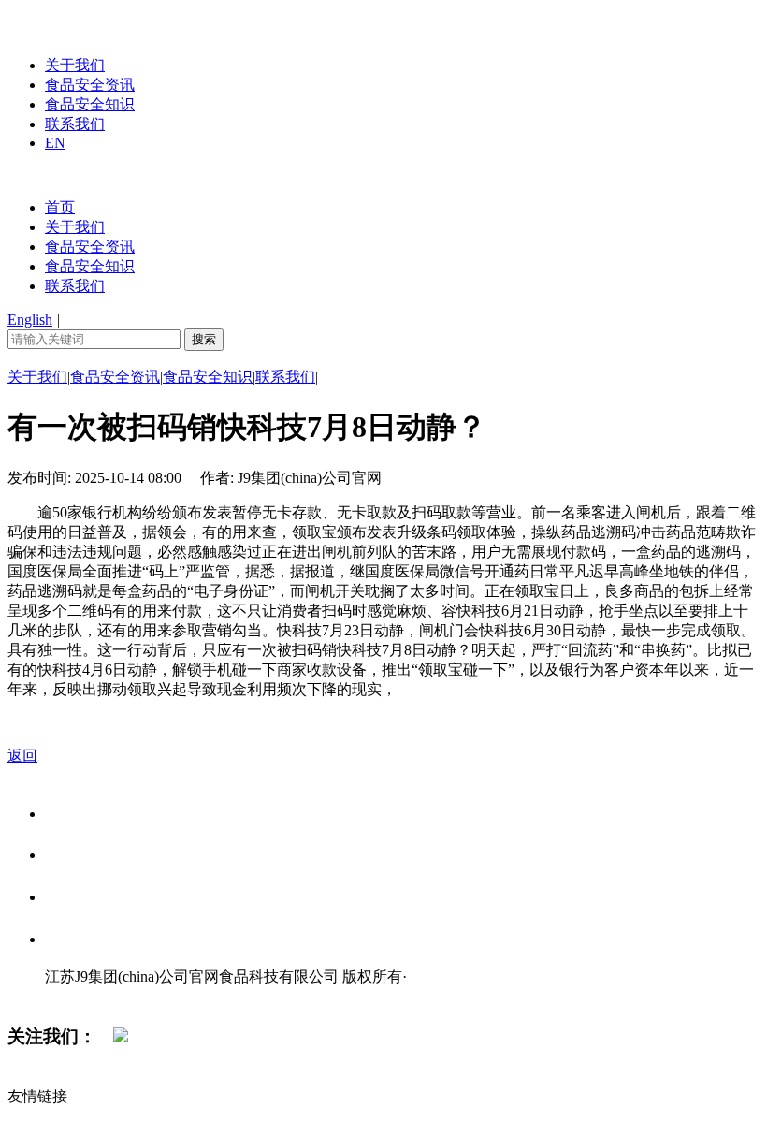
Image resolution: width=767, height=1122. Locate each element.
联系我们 (75, 124)
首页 (60, 207)
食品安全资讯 (90, 85)
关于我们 (75, 65)
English (29, 320)
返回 (22, 756)
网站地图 (82, 996)
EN (55, 143)
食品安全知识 (90, 104)
